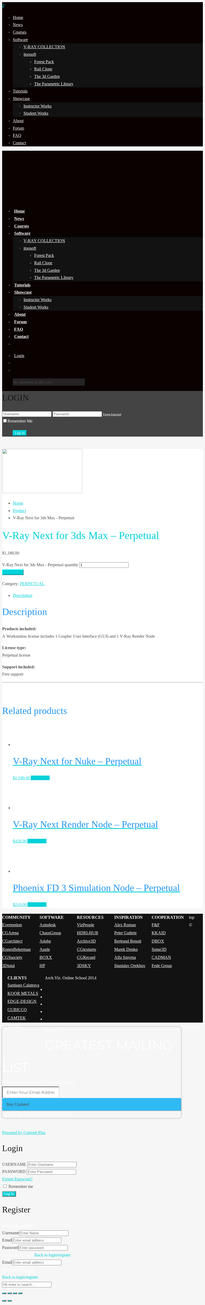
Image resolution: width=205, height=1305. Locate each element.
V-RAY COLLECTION (44, 47)
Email (7, 1240)
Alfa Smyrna (125, 957)
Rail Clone (43, 69)
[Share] (9, 1293)
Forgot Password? (17, 1179)
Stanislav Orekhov (129, 965)
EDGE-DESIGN (22, 1001)
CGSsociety (12, 957)
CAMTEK (16, 1018)
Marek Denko (126, 949)
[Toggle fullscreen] (15, 1293)
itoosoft (29, 54)
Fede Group (162, 965)
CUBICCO (17, 1009)
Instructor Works (37, 106)
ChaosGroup (50, 933)
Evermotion (12, 925)
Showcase (21, 98)
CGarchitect (12, 941)
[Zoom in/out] (20, 1293)
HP (42, 965)
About (18, 120)
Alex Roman (125, 925)
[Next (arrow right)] (9, 1301)
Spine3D (159, 949)
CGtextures (86, 949)
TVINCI (14, 1026)
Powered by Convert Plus (23, 1132)
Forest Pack (44, 61)
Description (22, 595)
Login (19, 355)
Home (18, 17)
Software (20, 39)
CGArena (10, 933)
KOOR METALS (22, 993)
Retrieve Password (18, 1269)
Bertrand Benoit (127, 941)
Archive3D (86, 941)
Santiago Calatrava (23, 985)
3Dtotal (8, 965)
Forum (18, 128)
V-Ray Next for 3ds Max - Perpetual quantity (40, 564)
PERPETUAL (32, 583)
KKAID (159, 933)
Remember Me (20, 421)
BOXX (46, 957)
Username (10, 1233)
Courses (19, 32)
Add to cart (12, 572)
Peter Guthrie (125, 933)
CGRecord (86, 957)
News (18, 24)
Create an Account (17, 1225)
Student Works (35, 113)
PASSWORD (14, 1171)
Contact (19, 143)
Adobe (45, 941)
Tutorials (20, 91)
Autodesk (48, 925)
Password (10, 1247)
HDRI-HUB (87, 933)
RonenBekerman (16, 949)
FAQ (17, 135)
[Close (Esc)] (4, 1293)
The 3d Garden (47, 76)
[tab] (108, 595)
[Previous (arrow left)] (4, 1301)
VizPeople (85, 925)
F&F (156, 925)
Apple (45, 949)
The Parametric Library (53, 84)
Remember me (21, 1186)
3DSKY (84, 965)
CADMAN (161, 957)
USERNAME (14, 1164)
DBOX (158, 941)
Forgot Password (112, 414)
